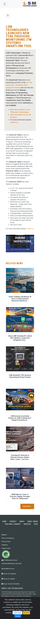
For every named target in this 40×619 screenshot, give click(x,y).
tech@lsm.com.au (8, 568)
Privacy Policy (6, 541)
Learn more (17, 613)
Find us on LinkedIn (9, 579)
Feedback (5, 545)
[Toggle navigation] (5, 4)
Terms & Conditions (8, 538)
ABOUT (22, 521)
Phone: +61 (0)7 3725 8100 (11, 584)
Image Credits (6, 548)
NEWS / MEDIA (33, 521)
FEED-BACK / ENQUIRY (12, 524)
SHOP (36, 524)
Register (4, 535)
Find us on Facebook (9, 573)
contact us (14, 122)
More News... (27, 506)
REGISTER (27, 524)
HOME (4, 521)
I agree (17, 616)
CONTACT (13, 521)
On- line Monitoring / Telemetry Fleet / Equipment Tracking (19, 85)
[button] (8, 243)
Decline (26, 613)
